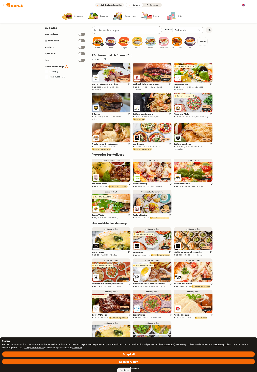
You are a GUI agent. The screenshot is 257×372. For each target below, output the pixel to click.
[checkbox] (98, 43)
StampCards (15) (58, 76)
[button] (12, 5)
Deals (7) (54, 71)
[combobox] (129, 30)
